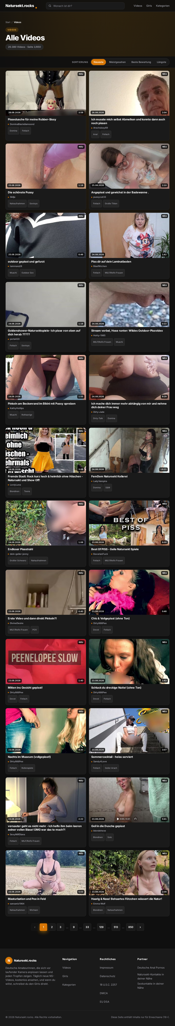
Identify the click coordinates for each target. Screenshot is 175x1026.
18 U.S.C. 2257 (108, 984)
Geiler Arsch (111, 768)
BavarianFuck (100, 554)
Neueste (98, 62)
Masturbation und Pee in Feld (27, 899)
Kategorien (163, 5)
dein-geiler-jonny (19, 554)
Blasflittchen (100, 266)
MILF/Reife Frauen (114, 272)
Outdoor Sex (28, 272)
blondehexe (99, 830)
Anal (95, 134)
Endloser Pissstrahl (20, 549)
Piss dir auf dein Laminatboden (111, 261)
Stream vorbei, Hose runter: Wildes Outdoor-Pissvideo (127, 330)
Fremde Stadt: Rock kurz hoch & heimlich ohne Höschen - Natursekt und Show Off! (45, 478)
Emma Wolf (99, 903)
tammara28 (16, 266)
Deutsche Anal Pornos (152, 968)
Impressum (106, 967)
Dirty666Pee (100, 623)
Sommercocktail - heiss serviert (112, 757)
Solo (109, 837)
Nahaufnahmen (17, 203)
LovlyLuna (15, 484)
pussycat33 (99, 197)
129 (101, 927)
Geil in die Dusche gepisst (108, 826)
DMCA (104, 993)
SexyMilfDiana (17, 834)
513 (116, 927)
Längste (161, 62)
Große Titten (111, 203)
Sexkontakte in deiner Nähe (152, 985)
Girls (149, 5)
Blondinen (14, 491)
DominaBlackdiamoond (22, 124)
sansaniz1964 (17, 903)
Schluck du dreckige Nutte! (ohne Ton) (116, 687)
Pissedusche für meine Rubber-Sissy (32, 119)
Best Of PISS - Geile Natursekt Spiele (115, 549)
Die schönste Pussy (21, 192)
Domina (13, 130)
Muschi (13, 272)
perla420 (15, 339)
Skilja (12, 197)
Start (7, 22)
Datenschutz (107, 976)
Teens (27, 491)
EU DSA (104, 1001)
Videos (138, 5)
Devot (96, 629)
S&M (107, 487)
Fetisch (25, 130)
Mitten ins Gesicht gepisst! (25, 687)
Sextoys (33, 203)
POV (34, 629)
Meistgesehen (117, 62)
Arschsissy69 (100, 127)
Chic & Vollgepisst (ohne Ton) (110, 618)
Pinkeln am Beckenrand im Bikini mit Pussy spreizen (42, 403)
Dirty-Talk (98, 418)
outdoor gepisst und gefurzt (26, 261)
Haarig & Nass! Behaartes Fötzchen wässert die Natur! (126, 899)
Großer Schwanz (18, 560)
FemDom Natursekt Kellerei (109, 476)
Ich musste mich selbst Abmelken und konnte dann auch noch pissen (128, 121)
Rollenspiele (27, 768)
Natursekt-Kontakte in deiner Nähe (152, 976)
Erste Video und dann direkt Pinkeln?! (32, 618)
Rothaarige (27, 414)
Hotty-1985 (99, 335)
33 (87, 927)
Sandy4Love (100, 761)
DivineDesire (16, 623)
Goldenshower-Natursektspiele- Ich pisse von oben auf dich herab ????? (44, 332)
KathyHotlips (17, 408)
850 (130, 927)
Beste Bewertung (141, 62)
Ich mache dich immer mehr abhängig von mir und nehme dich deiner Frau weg (128, 405)
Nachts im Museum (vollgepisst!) (29, 757)
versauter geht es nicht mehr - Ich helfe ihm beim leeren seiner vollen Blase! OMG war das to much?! (45, 827)
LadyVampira (100, 481)
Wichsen (34, 910)
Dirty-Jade (98, 412)
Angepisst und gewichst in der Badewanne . (120, 192)
